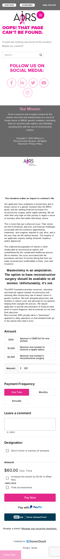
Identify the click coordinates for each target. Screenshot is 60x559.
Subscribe (27, 5)
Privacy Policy (35, 143)
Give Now (9, 5)
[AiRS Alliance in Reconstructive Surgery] (25, 18)
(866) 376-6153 (49, 5)
